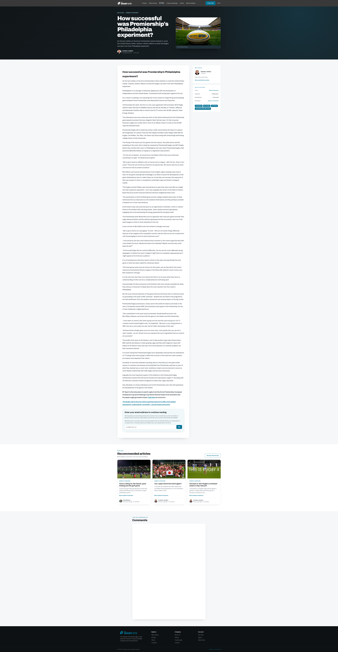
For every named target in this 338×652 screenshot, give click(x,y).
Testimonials (178, 640)
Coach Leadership (172, 3)
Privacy (211, 649)
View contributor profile (202, 80)
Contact (177, 642)
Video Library (153, 3)
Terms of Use (217, 649)
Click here (151, 397)
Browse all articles (213, 455)
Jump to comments (213, 100)
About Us (177, 635)
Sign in (219, 3)
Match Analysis (190, 3)
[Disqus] (169, 548)
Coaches (154, 642)
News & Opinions (132, 12)
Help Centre (201, 640)
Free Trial (210, 3)
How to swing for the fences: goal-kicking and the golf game (132, 485)
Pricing (144, 3)
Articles (161, 3)
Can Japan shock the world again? (168, 484)
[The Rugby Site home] (124, 3)
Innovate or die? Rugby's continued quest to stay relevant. (203, 485)
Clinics (182, 3)
